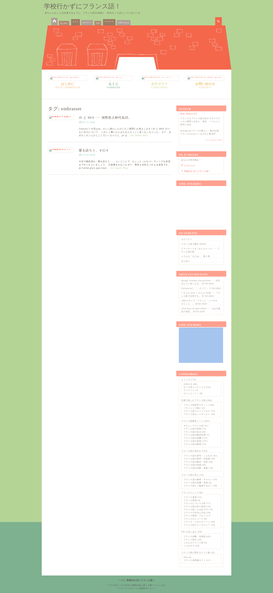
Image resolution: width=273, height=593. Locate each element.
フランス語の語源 (192, 464)
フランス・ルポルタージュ (197, 521)
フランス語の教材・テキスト (198, 479)
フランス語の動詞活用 (195, 434)
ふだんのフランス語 (193, 542)
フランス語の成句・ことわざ (198, 455)
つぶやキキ (189, 545)
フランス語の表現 (192, 441)
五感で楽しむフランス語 (193, 400)
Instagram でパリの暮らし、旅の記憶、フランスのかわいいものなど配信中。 (200, 132)
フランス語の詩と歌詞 (195, 506)
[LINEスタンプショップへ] (201, 204)
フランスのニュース (193, 518)
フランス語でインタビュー (197, 524)
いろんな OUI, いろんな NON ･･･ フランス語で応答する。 (201, 294)
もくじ (75, 21)
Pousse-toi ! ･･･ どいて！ (194, 288)
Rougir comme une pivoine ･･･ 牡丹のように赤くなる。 (200, 282)
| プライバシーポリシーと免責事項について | (136, 588)
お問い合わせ (123, 22)
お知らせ (188, 384)
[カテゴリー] (159, 78)
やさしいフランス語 (193, 425)
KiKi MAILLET (188, 114)
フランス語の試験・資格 (196, 467)
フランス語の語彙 (192, 438)
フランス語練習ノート (192, 420)
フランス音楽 (190, 497)
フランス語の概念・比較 (196, 461)
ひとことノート (191, 393)
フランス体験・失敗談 (195, 536)
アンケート (109, 21)
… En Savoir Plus (138, 135)
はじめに (64, 23)
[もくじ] (114, 78)
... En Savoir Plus (213, 140)
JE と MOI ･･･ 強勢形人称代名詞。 (105, 117)
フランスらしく (189, 492)
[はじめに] (68, 78)
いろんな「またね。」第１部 (195, 256)
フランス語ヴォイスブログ (197, 411)
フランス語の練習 (192, 444)
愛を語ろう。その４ (94, 150)
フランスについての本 (195, 503)
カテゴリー (87, 22)
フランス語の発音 (192, 428)
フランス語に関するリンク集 (195, 552)
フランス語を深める (191, 450)
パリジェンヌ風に (192, 408)
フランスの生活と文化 (195, 512)
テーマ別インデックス (195, 387)
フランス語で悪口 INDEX (193, 243)
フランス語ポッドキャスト (197, 414)
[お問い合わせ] (205, 78)
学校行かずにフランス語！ (82, 6)
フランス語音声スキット (196, 404)
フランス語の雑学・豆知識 (197, 458)
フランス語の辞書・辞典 (196, 482)
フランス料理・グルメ (195, 515)
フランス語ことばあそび (196, 509)
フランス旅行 (190, 539)
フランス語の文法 (192, 431)
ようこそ (185, 379)
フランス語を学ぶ (190, 474)
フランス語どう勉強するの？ (198, 485)
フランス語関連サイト (195, 560)
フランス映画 (190, 500)
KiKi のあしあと (189, 531)
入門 (98, 23)
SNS (186, 557)
